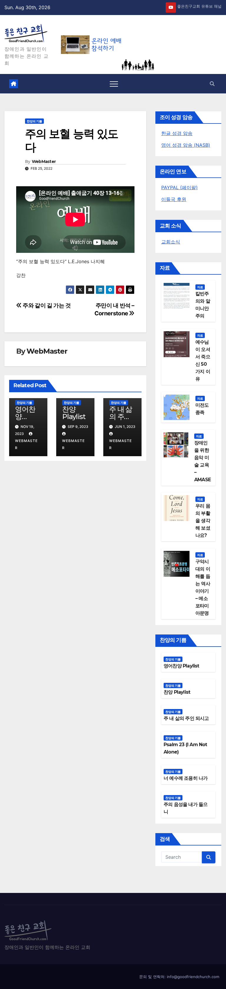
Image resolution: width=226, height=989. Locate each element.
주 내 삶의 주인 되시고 (120, 416)
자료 (200, 287)
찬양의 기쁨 (34, 121)
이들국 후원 (173, 199)
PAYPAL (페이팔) (179, 187)
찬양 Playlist (73, 413)
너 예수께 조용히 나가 (185, 778)
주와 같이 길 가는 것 (46, 305)
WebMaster (44, 161)
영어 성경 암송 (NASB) (185, 145)
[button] (212, 84)
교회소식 (170, 242)
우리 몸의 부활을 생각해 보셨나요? (202, 520)
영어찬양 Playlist (26, 416)
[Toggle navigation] (114, 84)
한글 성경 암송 (176, 133)
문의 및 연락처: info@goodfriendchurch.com (179, 976)
